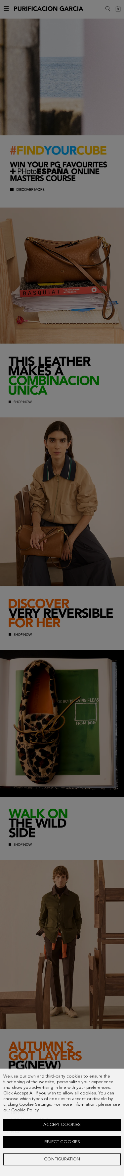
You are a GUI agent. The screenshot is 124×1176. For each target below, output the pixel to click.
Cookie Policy (24, 1110)
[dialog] (62, 1122)
